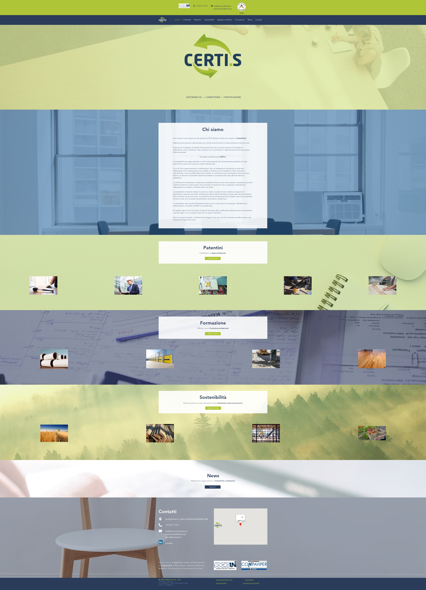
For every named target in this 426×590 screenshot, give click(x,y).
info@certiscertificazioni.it (222, 6)
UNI (175, 562)
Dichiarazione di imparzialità (251, 583)
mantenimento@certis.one (175, 534)
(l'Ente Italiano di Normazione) (191, 562)
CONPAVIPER (166, 565)
